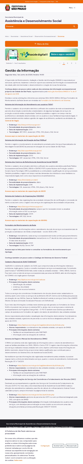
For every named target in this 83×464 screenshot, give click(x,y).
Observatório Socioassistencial (45, 36)
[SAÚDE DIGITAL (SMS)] (41, 54)
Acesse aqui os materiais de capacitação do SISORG (26, 220)
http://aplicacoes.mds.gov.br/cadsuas (31, 280)
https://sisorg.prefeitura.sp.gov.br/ (30, 207)
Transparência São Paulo (46, 1)
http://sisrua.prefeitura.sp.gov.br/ (30, 151)
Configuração (45, 446)
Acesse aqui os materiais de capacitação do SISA (24, 136)
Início (7, 36)
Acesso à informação (31, 1)
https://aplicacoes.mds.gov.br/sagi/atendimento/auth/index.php (41, 325)
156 (57, 1)
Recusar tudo (72, 446)
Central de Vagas (12, 121)
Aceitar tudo (58, 446)
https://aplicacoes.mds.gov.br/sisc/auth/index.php (36, 395)
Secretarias (14, 36)
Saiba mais (18, 460)
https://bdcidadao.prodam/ (28, 180)
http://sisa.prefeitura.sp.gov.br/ (29, 125)
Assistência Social (26, 36)
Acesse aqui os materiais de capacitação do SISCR (25, 191)
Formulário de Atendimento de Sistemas (55, 100)
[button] (76, 63)
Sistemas (61, 36)
